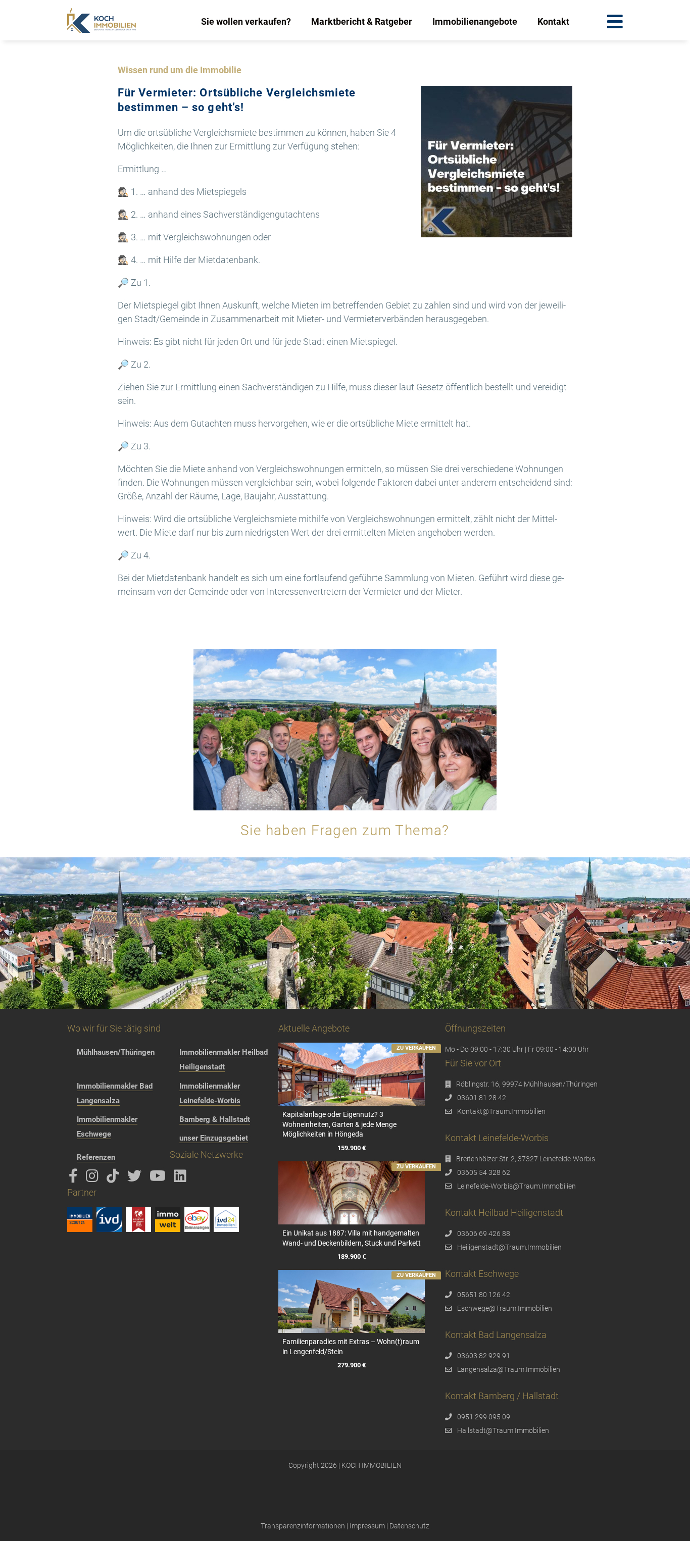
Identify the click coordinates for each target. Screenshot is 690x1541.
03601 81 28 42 (481, 1098)
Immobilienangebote (474, 21)
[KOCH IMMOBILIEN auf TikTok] (114, 1178)
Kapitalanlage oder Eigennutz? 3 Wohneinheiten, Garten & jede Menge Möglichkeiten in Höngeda (339, 1124)
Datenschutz (409, 1526)
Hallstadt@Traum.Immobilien (503, 1430)
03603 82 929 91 (483, 1356)
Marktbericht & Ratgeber (361, 21)
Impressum (367, 1526)
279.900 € (351, 1365)
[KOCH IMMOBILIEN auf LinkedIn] (181, 1178)
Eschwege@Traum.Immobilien (504, 1308)
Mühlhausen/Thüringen (116, 1052)
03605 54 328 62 (483, 1172)
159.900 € (351, 1148)
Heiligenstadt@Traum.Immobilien (509, 1247)
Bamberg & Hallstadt (214, 1119)
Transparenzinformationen (303, 1526)
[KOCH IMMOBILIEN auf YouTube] (159, 1178)
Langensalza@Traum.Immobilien (508, 1369)
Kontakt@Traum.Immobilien (501, 1111)
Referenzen (96, 1157)
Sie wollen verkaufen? (246, 21)
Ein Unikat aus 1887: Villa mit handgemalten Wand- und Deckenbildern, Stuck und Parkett (351, 1238)
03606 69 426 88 (483, 1233)
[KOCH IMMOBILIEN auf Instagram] (94, 1178)
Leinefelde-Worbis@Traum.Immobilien (516, 1186)
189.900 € (351, 1256)
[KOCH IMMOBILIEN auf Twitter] (136, 1178)
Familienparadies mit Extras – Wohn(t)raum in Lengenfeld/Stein (350, 1347)
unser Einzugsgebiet (213, 1138)
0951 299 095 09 (483, 1417)
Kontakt (553, 21)
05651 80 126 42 (483, 1295)
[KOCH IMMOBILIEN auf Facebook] (75, 1178)
